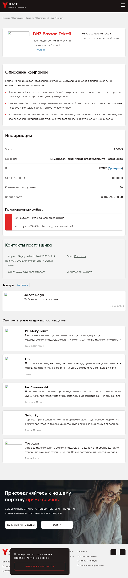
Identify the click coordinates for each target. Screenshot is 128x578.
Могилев (40, 402)
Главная (6, 18)
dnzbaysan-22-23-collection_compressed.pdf (44, 226)
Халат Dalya (34, 295)
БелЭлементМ (36, 387)
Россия (28, 346)
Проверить (115, 168)
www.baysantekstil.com (30, 271)
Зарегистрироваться (21, 524)
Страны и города (87, 560)
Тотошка (32, 443)
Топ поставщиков (87, 556)
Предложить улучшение (91, 565)
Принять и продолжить (40, 566)
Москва (37, 430)
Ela (27, 359)
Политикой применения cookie (31, 557)
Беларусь (30, 402)
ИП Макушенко (36, 331)
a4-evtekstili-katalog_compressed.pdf (39, 217)
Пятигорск (38, 346)
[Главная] (14, 7)
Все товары (22, 285)
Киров (36, 458)
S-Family (31, 415)
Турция (40, 49)
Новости (82, 551)
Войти (57, 524)
